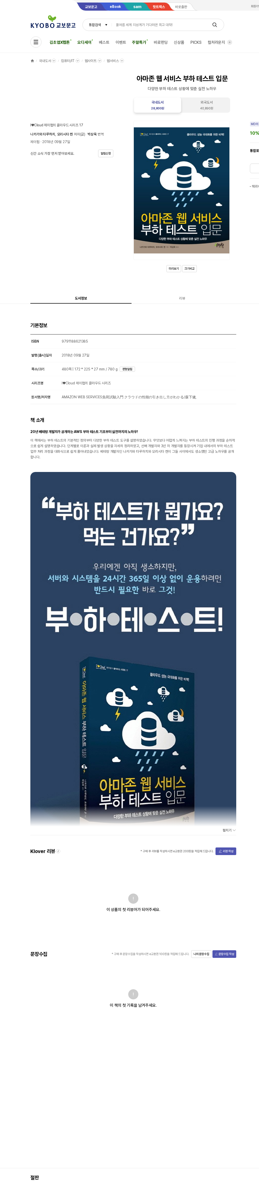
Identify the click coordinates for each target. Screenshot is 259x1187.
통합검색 (95, 25)
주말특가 (139, 42)
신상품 (179, 42)
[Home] (32, 61)
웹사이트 (91, 61)
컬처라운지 (216, 42)
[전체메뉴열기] (35, 42)
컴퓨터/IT (67, 61)
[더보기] (229, 42)
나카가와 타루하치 (42, 134)
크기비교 (189, 268)
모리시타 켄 (65, 134)
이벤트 (121, 42)
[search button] (215, 25)
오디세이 (84, 42)
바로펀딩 (161, 42)
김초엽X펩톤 (60, 42)
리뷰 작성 (228, 851)
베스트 (104, 42)
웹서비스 (113, 61)
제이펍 (34, 142)
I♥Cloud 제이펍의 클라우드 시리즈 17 (56, 125)
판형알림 (127, 369)
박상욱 (92, 134)
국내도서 (45, 61)
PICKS (196, 42)
